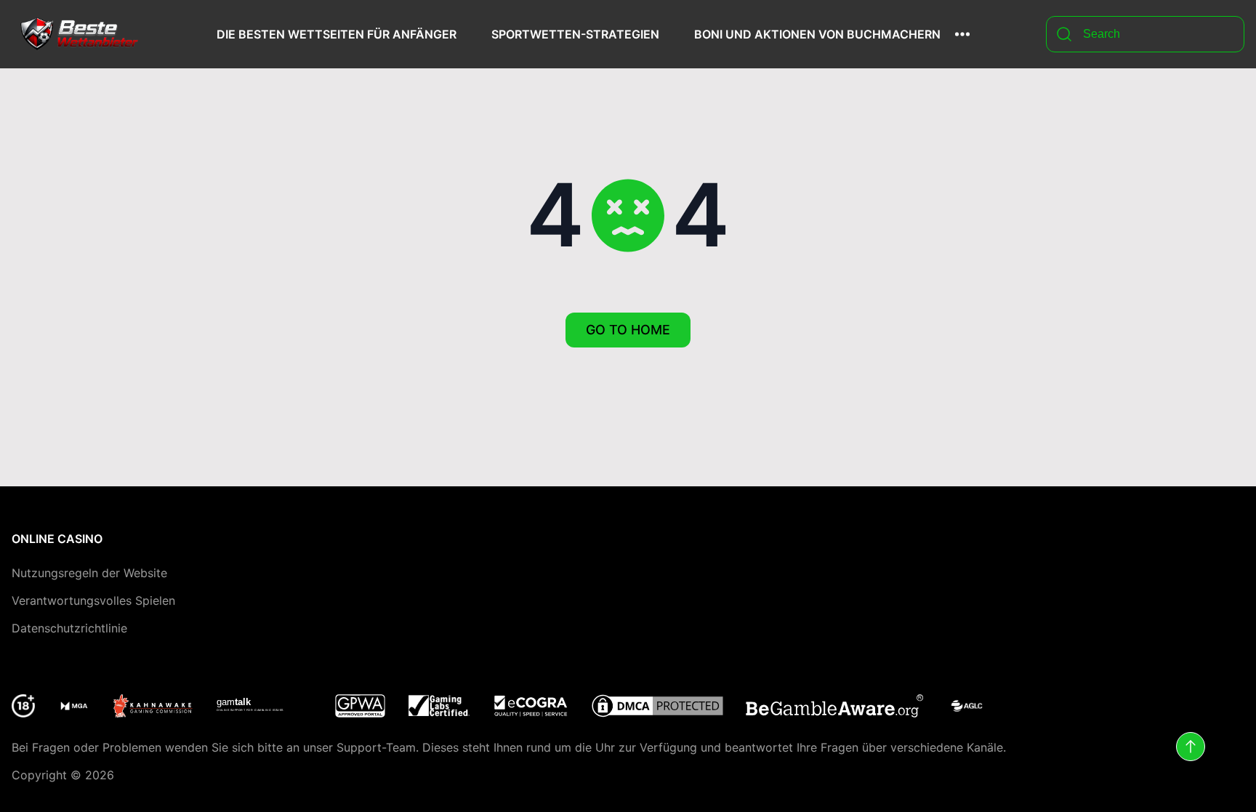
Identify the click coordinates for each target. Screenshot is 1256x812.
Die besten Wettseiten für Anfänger (336, 34)
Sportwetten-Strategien (575, 34)
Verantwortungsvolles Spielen (93, 600)
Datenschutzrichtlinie (69, 628)
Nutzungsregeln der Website (89, 573)
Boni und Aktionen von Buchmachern (817, 34)
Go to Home (628, 329)
